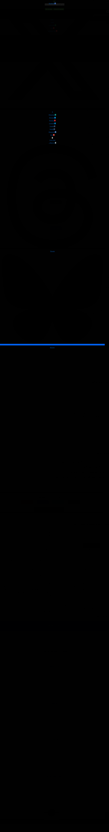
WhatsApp (52, 115)
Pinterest (51, 120)
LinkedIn (51, 123)
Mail (51, 135)
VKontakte (52, 132)
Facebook (51, 3)
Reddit (52, 129)
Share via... (52, 143)
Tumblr (52, 126)
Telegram (51, 117)
